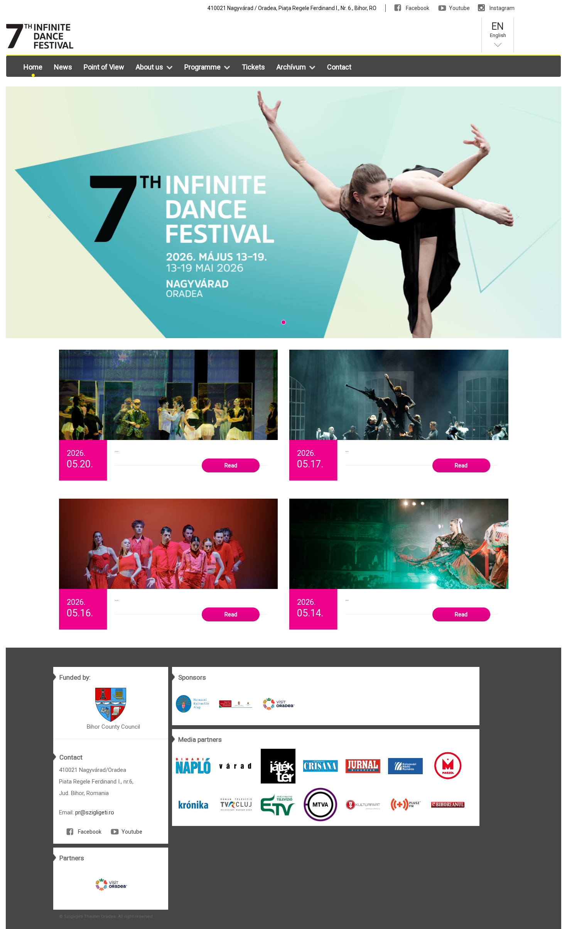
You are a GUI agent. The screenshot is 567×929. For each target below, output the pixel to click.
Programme (202, 67)
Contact (339, 67)
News (63, 67)
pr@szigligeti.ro (94, 812)
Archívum (291, 67)
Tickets (253, 67)
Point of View (104, 67)
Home (33, 67)
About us (149, 67)
